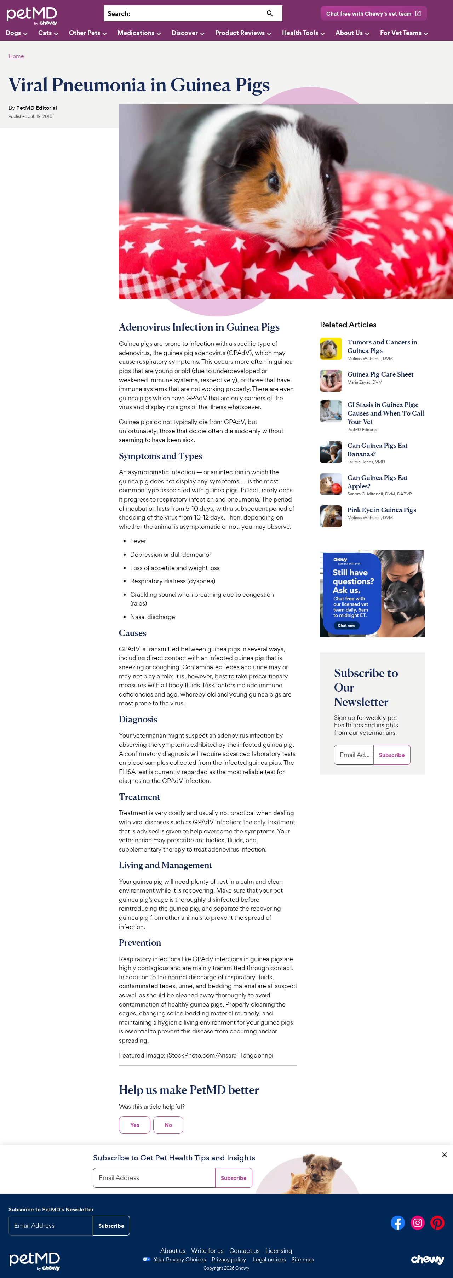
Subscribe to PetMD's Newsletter (51, 1209)
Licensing (278, 1250)
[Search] (270, 13)
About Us (349, 32)
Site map (303, 1259)
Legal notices (269, 1259)
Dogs (13, 32)
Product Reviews (240, 32)
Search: (119, 13)
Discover (185, 32)
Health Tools (300, 32)
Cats (45, 32)
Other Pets (84, 32)
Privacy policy (229, 1259)
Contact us (244, 1250)
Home (16, 56)
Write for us (207, 1250)
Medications (135, 32)
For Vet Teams (401, 32)
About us (172, 1250)
